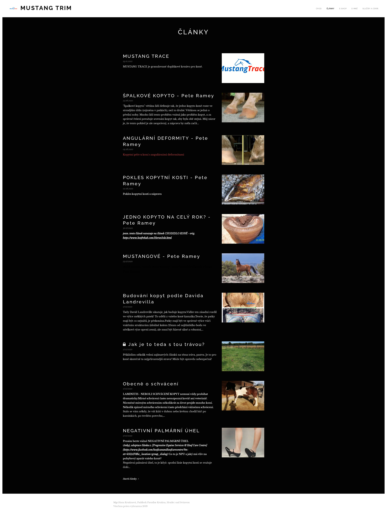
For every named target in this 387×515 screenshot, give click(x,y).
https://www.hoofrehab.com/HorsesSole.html (147, 237)
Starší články (130, 478)
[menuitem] (319, 8)
